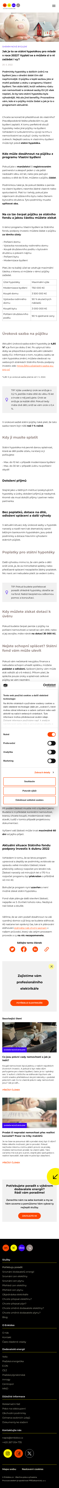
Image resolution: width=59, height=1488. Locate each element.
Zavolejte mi (29, 1216)
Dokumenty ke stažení (15, 1422)
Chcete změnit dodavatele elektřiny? (23, 1308)
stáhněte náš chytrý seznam (30, 928)
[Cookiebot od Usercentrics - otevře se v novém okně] (43, 685)
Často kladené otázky (14, 1341)
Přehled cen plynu (12, 1290)
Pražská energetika (13, 1361)
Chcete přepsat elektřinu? (17, 1299)
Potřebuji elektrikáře (29, 1003)
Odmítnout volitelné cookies (29, 800)
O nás (5, 1332)
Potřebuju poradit (12, 1267)
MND (5, 1388)
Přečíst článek (11, 1090)
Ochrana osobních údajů (16, 1417)
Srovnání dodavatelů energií (18, 1271)
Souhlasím (29, 781)
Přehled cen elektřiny (14, 1285)
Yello (5, 1356)
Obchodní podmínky (14, 1413)
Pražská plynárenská (13, 1375)
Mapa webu (9, 1469)
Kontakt (6, 1337)
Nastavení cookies (32, 1469)
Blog (5, 1317)
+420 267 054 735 (12, 1442)
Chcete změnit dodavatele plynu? (21, 1312)
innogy (6, 1379)
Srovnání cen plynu (13, 1281)
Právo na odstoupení (14, 1408)
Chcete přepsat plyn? (14, 1303)
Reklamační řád (11, 1404)
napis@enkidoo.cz (12, 1437)
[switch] (52, 743)
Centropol (8, 1384)
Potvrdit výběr (29, 791)
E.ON (5, 1366)
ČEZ (4, 1370)
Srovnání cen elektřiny (14, 1276)
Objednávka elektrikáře (15, 1294)
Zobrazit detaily (42, 772)
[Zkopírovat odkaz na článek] (47, 949)
